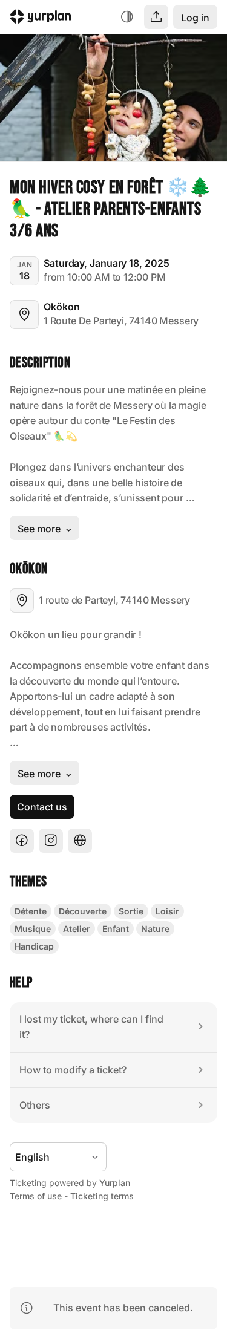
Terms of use (36, 1196)
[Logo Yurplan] (40, 18)
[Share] (156, 17)
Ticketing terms (102, 1196)
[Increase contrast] (127, 17)
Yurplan (114, 1183)
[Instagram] (51, 841)
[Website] (80, 841)
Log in (195, 17)
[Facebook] (22, 841)
